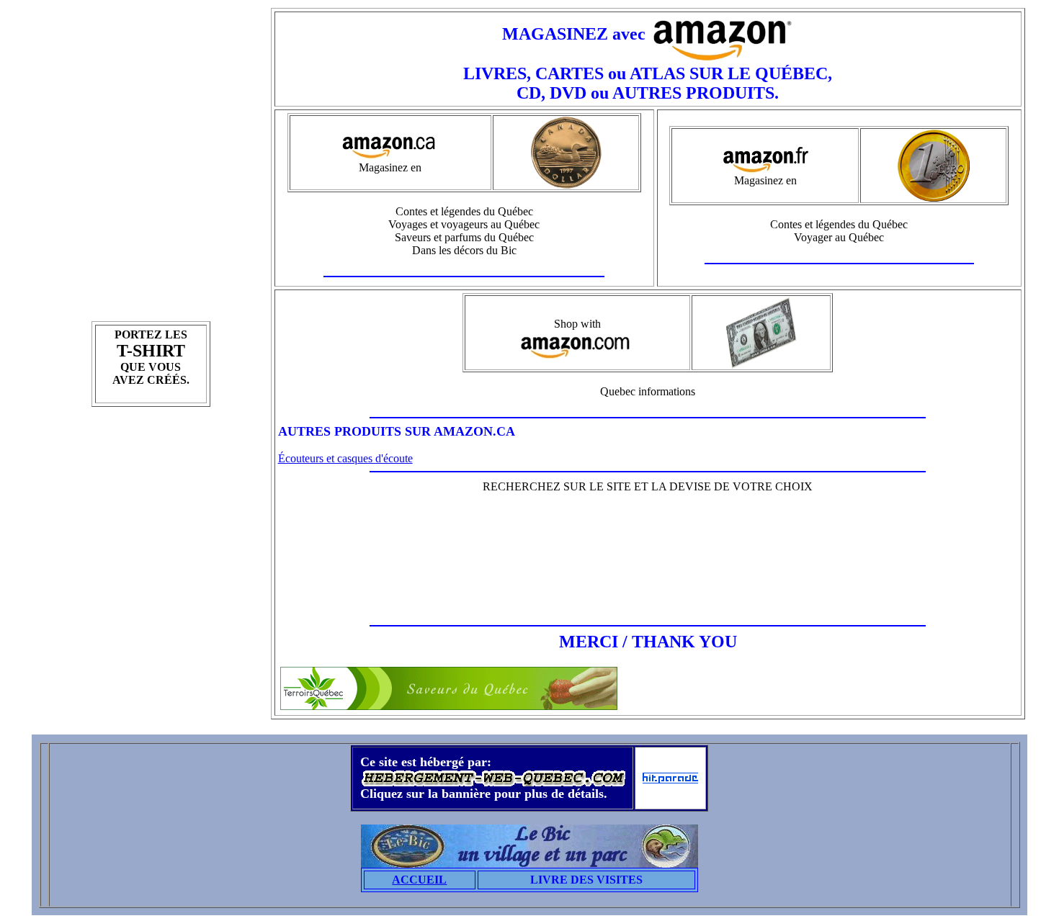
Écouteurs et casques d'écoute (345, 458)
